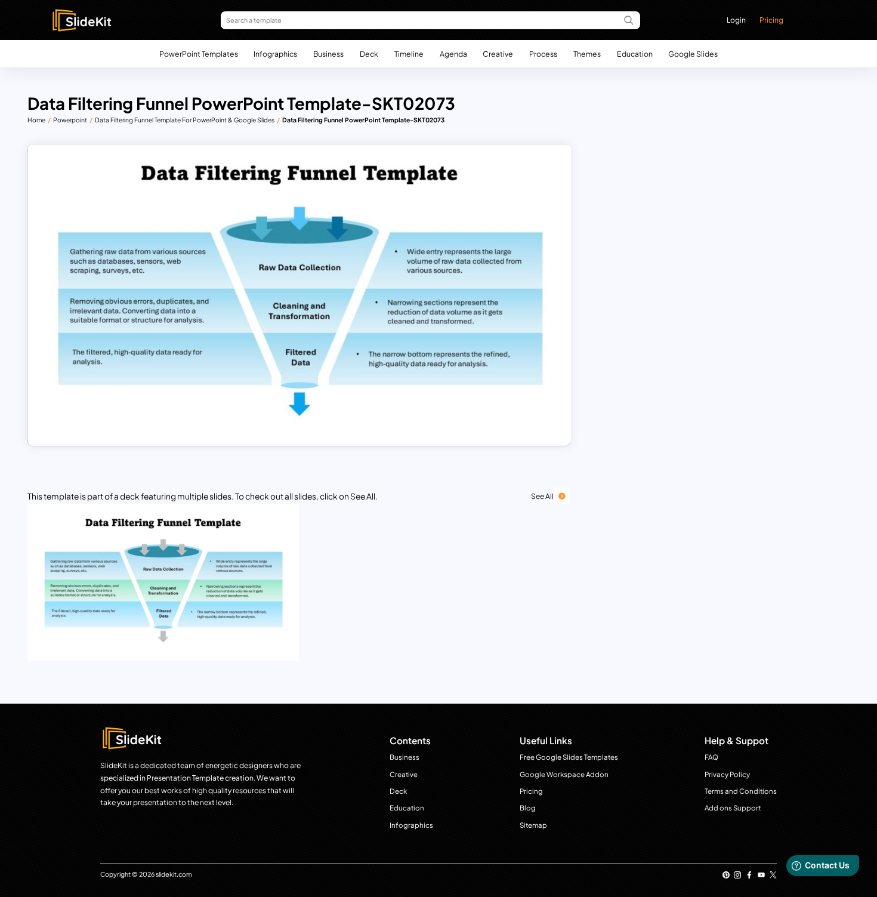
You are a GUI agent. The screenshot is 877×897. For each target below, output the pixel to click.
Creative (498, 53)
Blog (528, 807)
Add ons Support (733, 807)
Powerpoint (70, 120)
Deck (369, 53)
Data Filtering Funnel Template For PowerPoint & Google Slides (184, 120)
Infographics (275, 53)
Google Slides (693, 53)
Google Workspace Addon (564, 774)
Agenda (453, 53)
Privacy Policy (727, 774)
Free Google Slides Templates (569, 757)
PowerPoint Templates (198, 53)
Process (543, 53)
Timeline (409, 53)
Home (36, 120)
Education (635, 53)
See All (542, 496)
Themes (587, 53)
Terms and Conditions (741, 791)
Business (328, 53)
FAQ (711, 757)
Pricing (771, 19)
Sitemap (533, 825)
